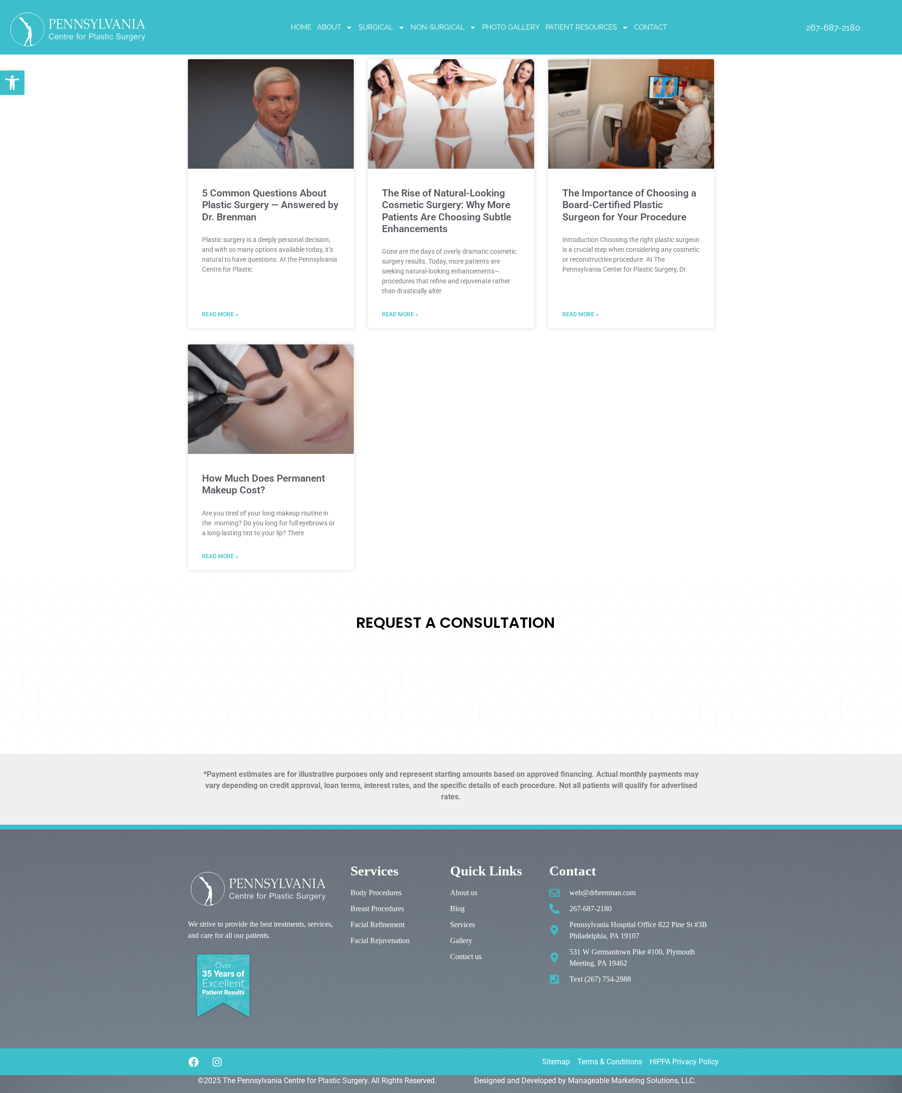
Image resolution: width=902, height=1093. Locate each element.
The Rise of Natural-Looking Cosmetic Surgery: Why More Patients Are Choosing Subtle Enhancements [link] (446, 210)
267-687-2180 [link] (833, 27)
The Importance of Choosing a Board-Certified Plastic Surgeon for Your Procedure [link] (629, 204)
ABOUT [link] (329, 27)
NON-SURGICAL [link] (438, 27)
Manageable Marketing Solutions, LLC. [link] (632, 1080)
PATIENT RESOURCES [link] (581, 27)
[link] (12, 82)
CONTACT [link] (650, 27)
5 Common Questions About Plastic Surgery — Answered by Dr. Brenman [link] (270, 204)
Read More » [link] (220, 314)
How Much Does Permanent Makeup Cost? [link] (263, 484)
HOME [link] (301, 27)
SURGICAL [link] (375, 27)
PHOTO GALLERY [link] (511, 27)
